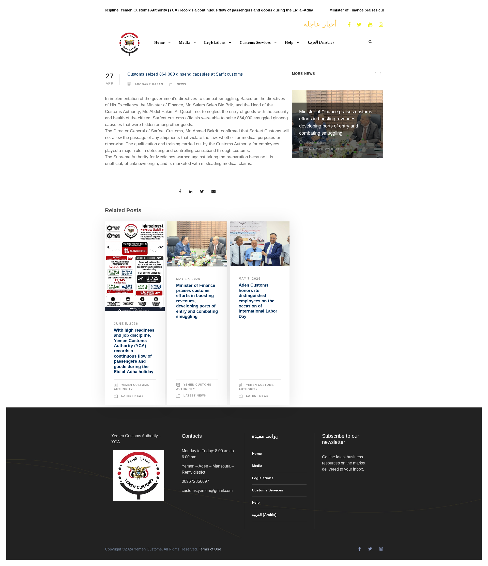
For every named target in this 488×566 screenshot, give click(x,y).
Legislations (214, 42)
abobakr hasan (149, 84)
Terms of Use (210, 549)
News (181, 84)
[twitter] (359, 24)
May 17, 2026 (188, 279)
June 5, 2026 (126, 324)
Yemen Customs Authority (326, 217)
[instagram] (381, 24)
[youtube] (370, 24)
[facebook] (349, 24)
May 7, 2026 (250, 278)
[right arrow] (380, 73)
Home (159, 42)
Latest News (132, 395)
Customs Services (255, 42)
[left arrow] (375, 73)
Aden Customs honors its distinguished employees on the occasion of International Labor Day (258, 301)
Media (184, 42)
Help (289, 42)
